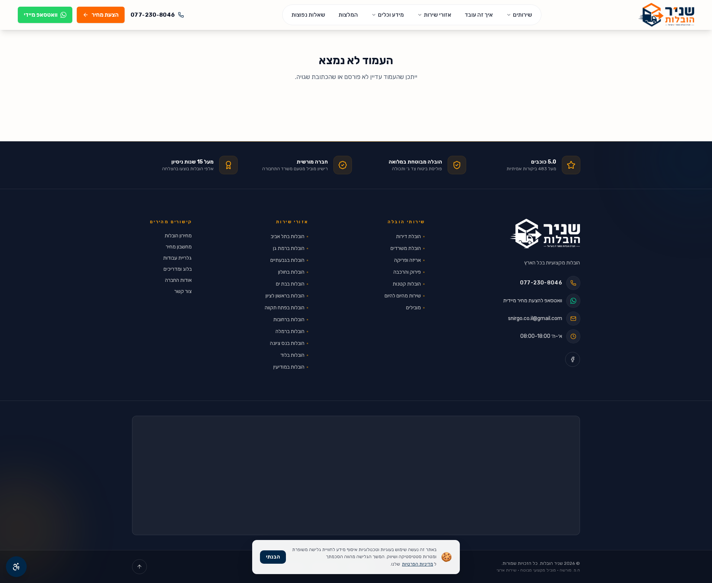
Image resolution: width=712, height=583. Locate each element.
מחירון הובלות (178, 236)
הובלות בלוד (292, 355)
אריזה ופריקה (407, 260)
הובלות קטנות (407, 284)
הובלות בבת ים (290, 284)
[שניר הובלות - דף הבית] (545, 233)
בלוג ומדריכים (178, 269)
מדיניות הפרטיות (417, 564)
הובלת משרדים (405, 248)
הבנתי (273, 557)
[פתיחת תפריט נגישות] (16, 566)
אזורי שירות (437, 14)
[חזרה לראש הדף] (139, 566)
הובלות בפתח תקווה (284, 307)
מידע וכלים (391, 14)
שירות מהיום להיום (403, 296)
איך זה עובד (479, 14)
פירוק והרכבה (407, 272)
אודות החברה (178, 280)
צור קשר (183, 291)
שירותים (522, 14)
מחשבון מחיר (179, 247)
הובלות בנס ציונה (287, 343)
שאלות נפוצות (308, 14)
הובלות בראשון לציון (285, 296)
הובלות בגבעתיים (287, 260)
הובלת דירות (408, 236)
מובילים (413, 307)
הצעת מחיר (105, 14)
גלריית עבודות (177, 258)
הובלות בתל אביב (287, 236)
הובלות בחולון (291, 272)
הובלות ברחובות (288, 319)
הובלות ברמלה (290, 331)
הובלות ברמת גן (288, 248)
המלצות (348, 14)
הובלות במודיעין (288, 367)
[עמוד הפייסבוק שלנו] (572, 359)
